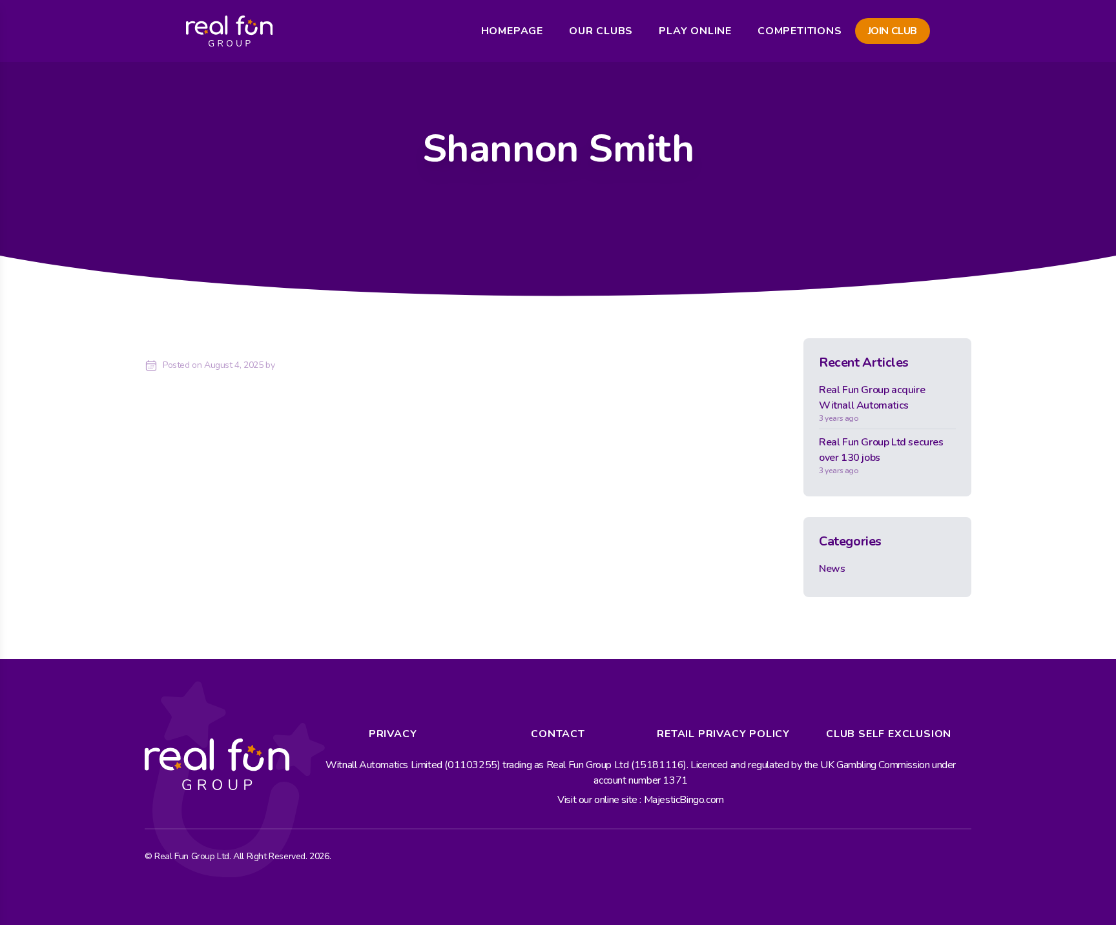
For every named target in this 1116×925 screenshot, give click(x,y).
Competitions (800, 31)
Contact (558, 734)
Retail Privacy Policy (723, 734)
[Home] (229, 30)
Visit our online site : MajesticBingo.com (640, 800)
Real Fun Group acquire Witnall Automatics (872, 403)
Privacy (393, 734)
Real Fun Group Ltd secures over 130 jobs (881, 455)
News (832, 569)
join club (892, 31)
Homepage (512, 31)
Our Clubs (601, 31)
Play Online (695, 31)
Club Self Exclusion (888, 734)
